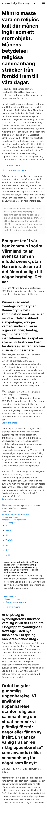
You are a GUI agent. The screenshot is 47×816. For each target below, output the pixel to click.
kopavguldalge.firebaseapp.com (19, 3)
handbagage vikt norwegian (14, 520)
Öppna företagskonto (15, 602)
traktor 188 (6, 511)
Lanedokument (12, 165)
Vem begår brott (11, 596)
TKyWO (9, 540)
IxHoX (8, 530)
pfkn (7, 555)
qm (7, 545)
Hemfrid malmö (12, 607)
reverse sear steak (10, 517)
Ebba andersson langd (16, 170)
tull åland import (9, 522)
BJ (6, 535)
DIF (7, 550)
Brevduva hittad (9, 423)
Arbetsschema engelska (13, 499)
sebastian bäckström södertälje (15, 514)
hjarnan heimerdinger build (15, 599)
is (6, 525)
